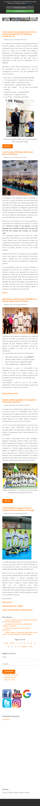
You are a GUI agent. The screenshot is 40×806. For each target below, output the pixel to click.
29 (34, 643)
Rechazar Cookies (20, 7)
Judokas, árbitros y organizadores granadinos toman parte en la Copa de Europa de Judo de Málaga (20, 633)
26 (24, 643)
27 (27, 643)
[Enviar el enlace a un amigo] (37, 39)
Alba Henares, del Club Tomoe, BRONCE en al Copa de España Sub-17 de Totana (19, 300)
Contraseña (5, 664)
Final (30, 646)
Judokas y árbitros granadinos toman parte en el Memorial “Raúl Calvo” (19, 401)
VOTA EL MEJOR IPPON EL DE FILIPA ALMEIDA (17, 610)
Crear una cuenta (9, 680)
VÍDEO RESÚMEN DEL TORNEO (12, 606)
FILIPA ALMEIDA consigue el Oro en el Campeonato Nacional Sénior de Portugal (18, 509)
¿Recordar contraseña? (11, 675)
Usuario (4, 657)
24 (17, 643)
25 (21, 643)
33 (19, 646)
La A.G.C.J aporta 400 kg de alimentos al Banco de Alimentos (17, 153)
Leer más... (29, 3)
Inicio (6, 643)
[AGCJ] (7, 694)
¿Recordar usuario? (10, 677)
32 (15, 646)
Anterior (12, 643)
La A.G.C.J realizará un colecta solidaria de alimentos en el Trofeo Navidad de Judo (20, 621)
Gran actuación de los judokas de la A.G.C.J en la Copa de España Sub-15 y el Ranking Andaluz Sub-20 (19, 34)
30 (9, 646)
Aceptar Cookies (20, 11)
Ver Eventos (6, 719)
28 (31, 643)
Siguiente (24, 646)
